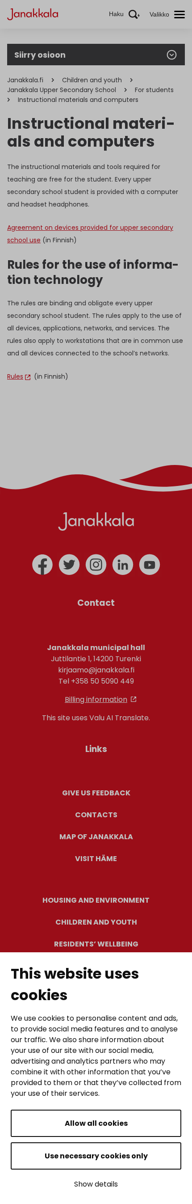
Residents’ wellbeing (96, 944)
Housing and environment (96, 900)
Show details (96, 1184)
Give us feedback (96, 793)
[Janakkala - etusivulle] (32, 13)
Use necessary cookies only (96, 1156)
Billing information (96, 699)
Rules (15, 376)
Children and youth (92, 80)
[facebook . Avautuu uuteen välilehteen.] (42, 564)
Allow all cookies (96, 1123)
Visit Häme (96, 858)
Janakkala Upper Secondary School (61, 89)
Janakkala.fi (25, 80)
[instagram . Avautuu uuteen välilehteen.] (96, 564)
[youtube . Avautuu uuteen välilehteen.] (149, 564)
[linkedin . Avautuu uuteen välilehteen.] (122, 564)
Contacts (96, 815)
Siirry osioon (40, 54)
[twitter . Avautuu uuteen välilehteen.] (69, 564)
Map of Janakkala (96, 837)
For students (154, 89)
